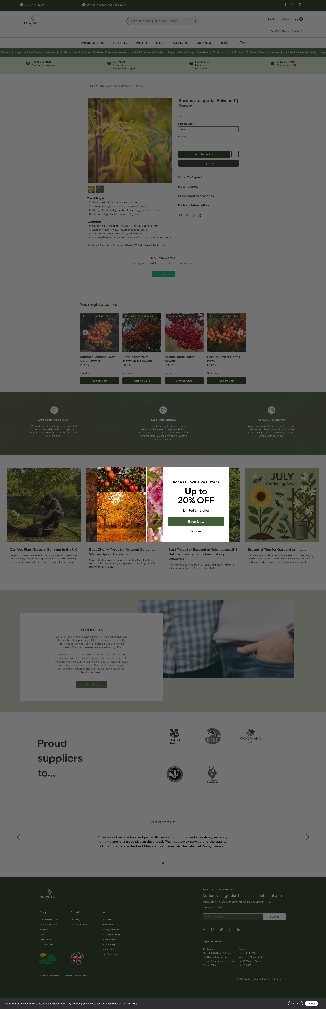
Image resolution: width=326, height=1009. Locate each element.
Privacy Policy (130, 1003)
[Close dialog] (224, 472)
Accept (311, 1003)
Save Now (196, 521)
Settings (295, 1003)
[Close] (322, 1003)
